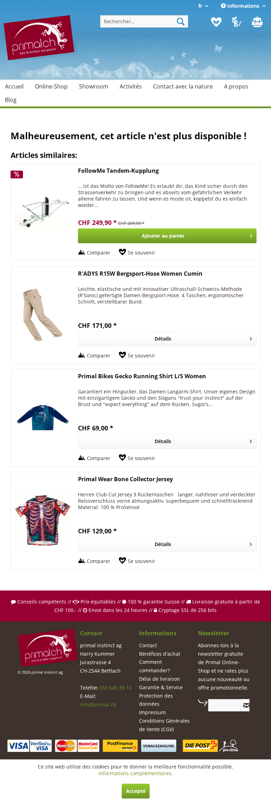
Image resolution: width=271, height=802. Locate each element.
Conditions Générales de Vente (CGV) (164, 725)
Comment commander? (154, 666)
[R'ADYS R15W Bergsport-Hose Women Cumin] (42, 315)
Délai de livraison (159, 678)
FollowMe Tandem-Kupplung (118, 171)
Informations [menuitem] (243, 5)
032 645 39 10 (115, 687)
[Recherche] (180, 21)
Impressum (152, 712)
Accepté (135, 791)
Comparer (98, 252)
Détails (163, 338)
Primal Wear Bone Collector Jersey (125, 479)
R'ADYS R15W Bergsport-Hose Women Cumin (140, 273)
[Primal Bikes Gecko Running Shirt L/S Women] (42, 418)
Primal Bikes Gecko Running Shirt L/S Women (142, 376)
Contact (148, 645)
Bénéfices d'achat (159, 653)
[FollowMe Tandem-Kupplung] (42, 212)
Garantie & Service (161, 687)
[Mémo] (216, 22)
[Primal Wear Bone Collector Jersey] (42, 520)
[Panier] (258, 22)
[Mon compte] (237, 22)
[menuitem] (144, 21)
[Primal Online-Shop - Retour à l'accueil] (41, 45)
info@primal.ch (98, 704)
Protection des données (156, 700)
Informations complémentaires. (135, 773)
